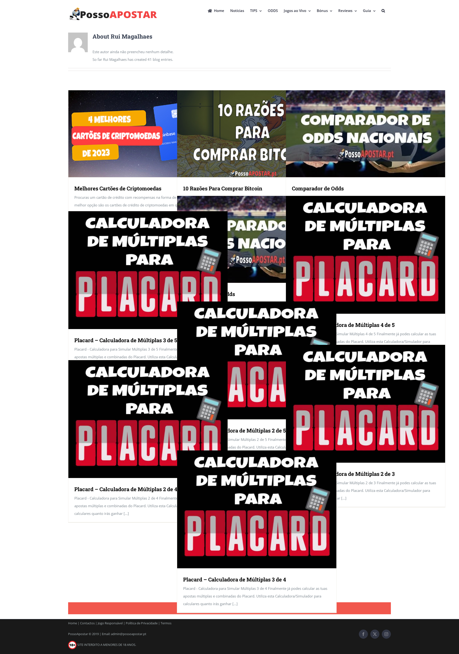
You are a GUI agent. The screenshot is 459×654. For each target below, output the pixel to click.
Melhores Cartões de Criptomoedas (117, 188)
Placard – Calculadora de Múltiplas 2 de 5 (234, 430)
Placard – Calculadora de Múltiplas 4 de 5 (343, 324)
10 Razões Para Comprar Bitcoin (222, 188)
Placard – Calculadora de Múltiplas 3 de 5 (125, 340)
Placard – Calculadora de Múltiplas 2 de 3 (343, 473)
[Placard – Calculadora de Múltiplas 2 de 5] (256, 360)
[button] (383, 10)
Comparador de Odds (318, 188)
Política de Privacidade (142, 623)
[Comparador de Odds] (365, 133)
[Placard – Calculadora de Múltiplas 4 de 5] (365, 255)
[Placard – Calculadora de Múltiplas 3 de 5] (148, 270)
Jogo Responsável (110, 623)
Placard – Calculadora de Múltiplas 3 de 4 (234, 579)
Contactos (87, 623)
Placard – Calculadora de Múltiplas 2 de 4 (125, 489)
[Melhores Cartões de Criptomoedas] (148, 133)
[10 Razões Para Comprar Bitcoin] (256, 133)
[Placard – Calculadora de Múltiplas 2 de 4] (148, 419)
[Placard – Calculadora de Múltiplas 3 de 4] (256, 509)
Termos (166, 623)
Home (72, 623)
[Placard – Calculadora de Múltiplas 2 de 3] (365, 404)
